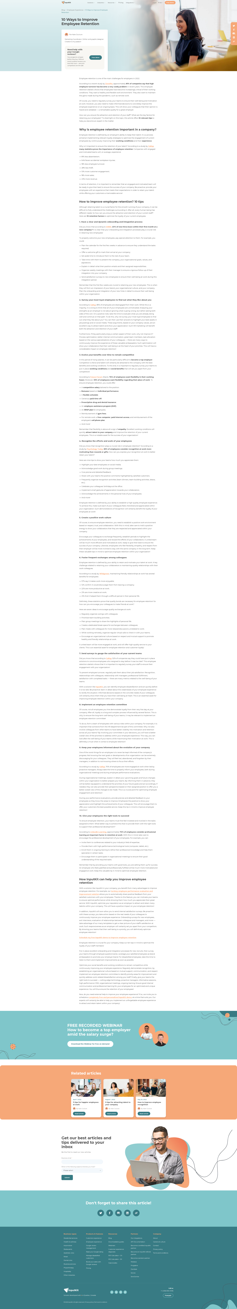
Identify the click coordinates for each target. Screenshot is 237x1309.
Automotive (68, 1245)
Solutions (90, 3)
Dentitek (134, 1269)
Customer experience (94, 1238)
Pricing (120, 3)
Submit (67, 1177)
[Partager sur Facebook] (234, 30)
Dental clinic (68, 1260)
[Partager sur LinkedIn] (234, 37)
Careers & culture (159, 1242)
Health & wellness (70, 1242)
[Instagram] (120, 1292)
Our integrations (136, 1238)
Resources (111, 3)
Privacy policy (158, 1249)
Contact (156, 1245)
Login (154, 3)
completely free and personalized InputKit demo (110, 997)
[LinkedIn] (116, 1292)
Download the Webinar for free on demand (90, 1044)
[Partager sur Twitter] (234, 26)
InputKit (99, 687)
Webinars (111, 1245)
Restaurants (68, 1249)
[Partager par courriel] (234, 34)
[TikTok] (125, 1292)
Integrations (130, 3)
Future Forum (96, 377)
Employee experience (94, 1242)
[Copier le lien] (234, 41)
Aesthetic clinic (69, 1253)
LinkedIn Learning (98, 832)
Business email (66, 1158)
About (155, 1238)
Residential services (70, 1238)
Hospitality (67, 1271)
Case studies (112, 1263)
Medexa (134, 1262)
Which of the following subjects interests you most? (78, 1167)
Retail (66, 1256)
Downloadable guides (116, 1242)
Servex (133, 1273)
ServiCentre (135, 1276)
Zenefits (109, 84)
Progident (134, 1265)
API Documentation (138, 1242)
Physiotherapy (69, 1268)
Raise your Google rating (94, 1252)
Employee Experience (75, 10)
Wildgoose (104, 574)
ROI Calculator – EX (115, 1259)
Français (168, 1295)
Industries (100, 3)
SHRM (108, 227)
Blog (63, 10)
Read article (79, 1114)
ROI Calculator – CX (115, 1255)
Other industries (69, 1275)
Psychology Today (95, 449)
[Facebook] (112, 1292)
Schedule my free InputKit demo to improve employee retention (107, 938)
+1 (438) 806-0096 (167, 1291)
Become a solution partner (140, 1258)
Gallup (151, 146)
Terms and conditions (160, 1253)
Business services (70, 1264)
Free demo (170, 3)
